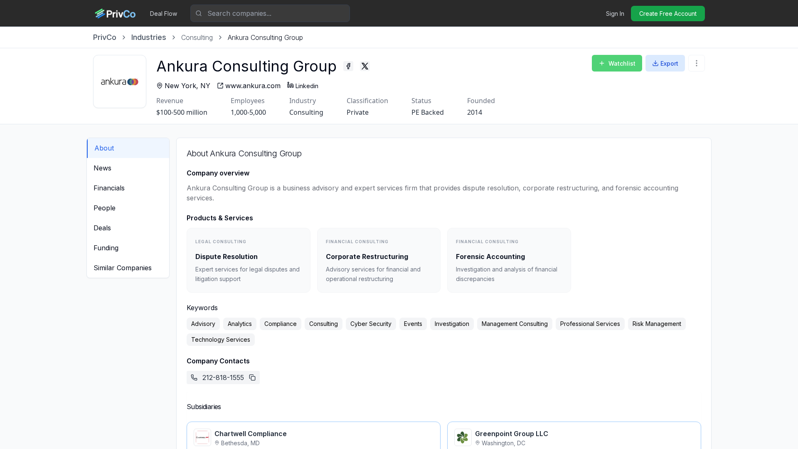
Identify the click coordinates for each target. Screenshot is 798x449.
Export (669, 63)
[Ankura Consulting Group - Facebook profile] (348, 66)
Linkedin (307, 85)
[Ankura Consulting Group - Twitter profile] (365, 66)
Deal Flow (163, 13)
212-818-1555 (223, 377)
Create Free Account (668, 13)
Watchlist (621, 63)
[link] (265, 37)
